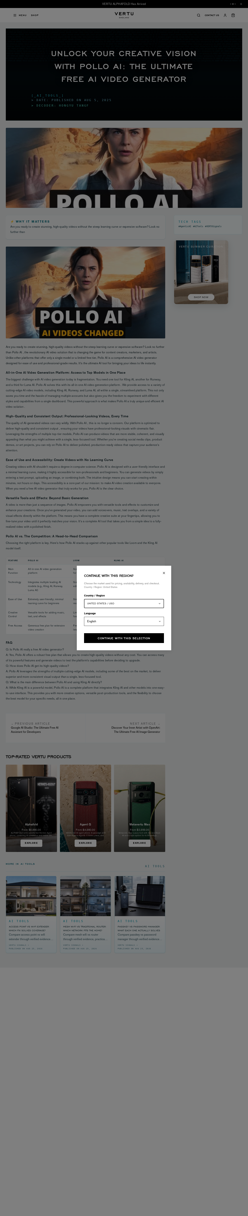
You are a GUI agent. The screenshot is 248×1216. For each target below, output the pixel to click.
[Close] (164, 573)
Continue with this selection (124, 638)
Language (90, 613)
